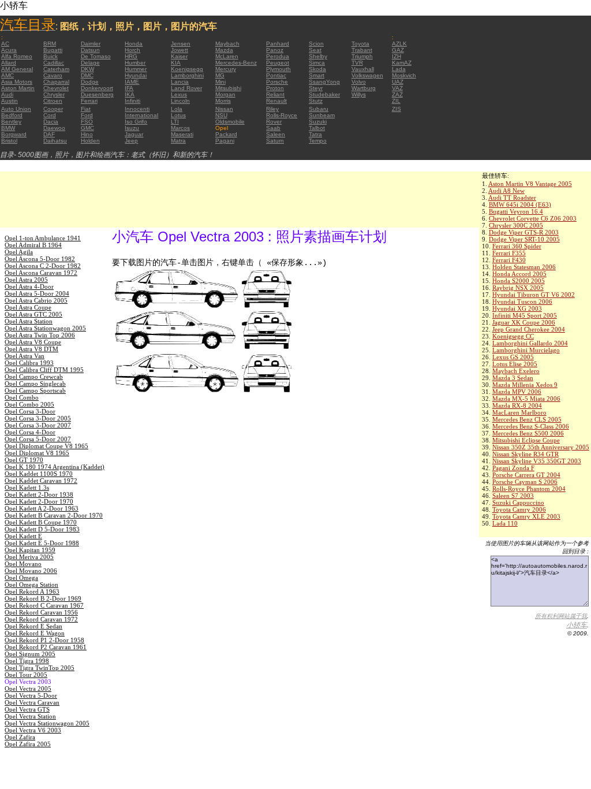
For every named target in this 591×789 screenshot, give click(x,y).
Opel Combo (22, 397)
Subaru (318, 109)
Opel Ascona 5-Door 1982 (40, 258)
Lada (399, 69)
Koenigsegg (187, 69)
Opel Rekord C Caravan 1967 (44, 605)
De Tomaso (96, 56)
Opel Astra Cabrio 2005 (36, 300)
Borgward (14, 134)
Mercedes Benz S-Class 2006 (530, 426)
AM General (17, 69)
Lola (176, 109)
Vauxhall (362, 69)
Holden (90, 140)
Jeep (131, 140)
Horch (132, 50)
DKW (87, 69)
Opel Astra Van (24, 355)
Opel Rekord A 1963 (32, 591)
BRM (49, 43)
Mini (220, 82)
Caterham (56, 69)
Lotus (178, 115)
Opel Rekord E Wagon (35, 633)
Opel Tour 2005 (26, 674)
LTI (175, 121)
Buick (50, 56)
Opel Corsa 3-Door (30, 411)
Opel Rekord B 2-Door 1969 (43, 598)
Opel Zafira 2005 (28, 743)
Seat (315, 50)
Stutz (316, 101)
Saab (273, 128)
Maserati (182, 134)
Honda (134, 43)
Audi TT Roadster (512, 197)
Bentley (11, 121)
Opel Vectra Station (30, 716)
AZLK (399, 43)
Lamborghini (187, 75)
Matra (178, 140)
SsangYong (324, 82)
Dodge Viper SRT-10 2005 (524, 239)
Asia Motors (16, 82)
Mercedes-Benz (236, 62)
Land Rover (186, 88)
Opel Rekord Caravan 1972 (41, 619)
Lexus (179, 94)
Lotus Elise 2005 (514, 363)
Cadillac (53, 62)
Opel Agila (19, 251)
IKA (129, 94)
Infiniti (132, 101)
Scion (316, 43)
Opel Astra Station (29, 321)
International (141, 115)
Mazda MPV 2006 (516, 391)
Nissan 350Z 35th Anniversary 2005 (540, 447)
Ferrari (89, 101)
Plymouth (278, 69)
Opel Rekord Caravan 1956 (41, 612)
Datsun (90, 50)
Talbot (317, 128)
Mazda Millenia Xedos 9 (525, 384)
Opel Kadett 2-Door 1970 (39, 501)
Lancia (180, 82)
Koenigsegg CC (513, 336)
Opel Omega (21, 577)
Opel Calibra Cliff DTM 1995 (44, 369)
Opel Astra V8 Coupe (33, 341)
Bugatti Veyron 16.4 (516, 211)
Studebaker (324, 94)
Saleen (275, 134)
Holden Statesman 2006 (524, 266)
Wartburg (363, 88)
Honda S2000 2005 (518, 280)
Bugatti (52, 50)
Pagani (224, 140)
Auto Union (16, 109)
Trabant (361, 50)
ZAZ (397, 94)
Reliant (275, 94)
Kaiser (179, 56)
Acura (9, 50)
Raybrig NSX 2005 (518, 287)
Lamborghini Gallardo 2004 (530, 343)
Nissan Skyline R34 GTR (525, 454)
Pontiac (276, 75)
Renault (276, 101)
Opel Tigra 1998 (27, 660)
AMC (7, 75)
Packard (226, 134)
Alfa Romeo (16, 56)
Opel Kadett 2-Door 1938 (39, 494)
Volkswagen (367, 75)
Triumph (362, 56)
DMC (87, 75)
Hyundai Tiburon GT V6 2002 (533, 294)
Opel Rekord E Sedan (33, 626)
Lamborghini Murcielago (526, 350)
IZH (396, 56)
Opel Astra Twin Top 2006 (40, 335)
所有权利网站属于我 (561, 616)
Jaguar (134, 134)
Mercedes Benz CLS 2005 (527, 419)
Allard (8, 62)
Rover (274, 121)
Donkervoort (97, 88)
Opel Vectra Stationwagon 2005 (47, 723)
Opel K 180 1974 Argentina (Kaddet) (54, 466)
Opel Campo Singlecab (35, 383)
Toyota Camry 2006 (519, 509)
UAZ (397, 82)
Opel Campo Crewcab (34, 376)
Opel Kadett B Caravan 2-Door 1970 (54, 515)
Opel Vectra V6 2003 (33, 730)
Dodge (90, 82)
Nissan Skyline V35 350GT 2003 (536, 460)
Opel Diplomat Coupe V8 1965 (46, 445)
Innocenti (137, 109)
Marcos (180, 128)
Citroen (52, 101)
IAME (132, 82)
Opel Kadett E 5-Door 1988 (42, 542)
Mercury (225, 69)
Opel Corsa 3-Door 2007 (38, 425)
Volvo (358, 82)
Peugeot (277, 62)
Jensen (180, 43)
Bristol (9, 140)
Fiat (86, 109)
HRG (131, 56)
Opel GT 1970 (24, 459)
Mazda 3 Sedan (512, 377)
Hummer (136, 69)
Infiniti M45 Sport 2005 (524, 315)
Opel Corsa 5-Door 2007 (38, 439)
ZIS (396, 109)
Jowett (179, 50)
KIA (176, 62)
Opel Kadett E (23, 536)
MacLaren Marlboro (519, 412)
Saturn (275, 140)
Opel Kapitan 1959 (30, 549)
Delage (90, 62)
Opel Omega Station (31, 584)
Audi (7, 94)
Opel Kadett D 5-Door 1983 (42, 529)
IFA (129, 88)
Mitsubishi (228, 88)
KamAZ (402, 62)
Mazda (224, 50)
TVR (357, 62)
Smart (316, 75)
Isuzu (132, 128)
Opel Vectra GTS (27, 709)
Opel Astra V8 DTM (31, 348)
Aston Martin (18, 88)
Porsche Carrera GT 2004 (526, 474)
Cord (49, 115)
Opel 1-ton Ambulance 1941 (43, 238)
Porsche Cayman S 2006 (525, 481)
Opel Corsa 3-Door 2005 (38, 418)
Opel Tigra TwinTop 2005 (39, 667)
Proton (275, 88)
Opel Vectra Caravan (32, 702)
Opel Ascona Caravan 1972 (41, 272)
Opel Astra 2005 (26, 279)
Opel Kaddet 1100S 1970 (39, 473)
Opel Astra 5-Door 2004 (37, 293)
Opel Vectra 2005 (28, 688)
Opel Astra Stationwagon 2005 (45, 328)
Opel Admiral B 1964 (33, 244)
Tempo (318, 140)
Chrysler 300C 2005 (516, 225)
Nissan (224, 109)
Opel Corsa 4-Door (30, 432)
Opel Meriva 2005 (29, 556)
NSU (221, 115)
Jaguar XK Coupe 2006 (523, 322)
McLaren (226, 56)
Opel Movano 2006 (31, 570)
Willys (358, 94)
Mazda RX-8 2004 (517, 405)
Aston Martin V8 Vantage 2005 (530, 183)
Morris (223, 101)
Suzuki (318, 121)
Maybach (227, 43)
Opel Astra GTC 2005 (33, 314)
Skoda (317, 69)
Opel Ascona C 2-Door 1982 (43, 265)
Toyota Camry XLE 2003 (526, 516)
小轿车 (576, 625)
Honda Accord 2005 (519, 273)
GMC (87, 128)
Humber (135, 62)
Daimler (90, 43)
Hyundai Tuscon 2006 (522, 301)
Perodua (277, 56)
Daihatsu (55, 140)
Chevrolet (56, 88)
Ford (87, 115)
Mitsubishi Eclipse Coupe (526, 440)
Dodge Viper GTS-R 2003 (524, 232)
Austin (9, 101)
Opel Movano (23, 563)
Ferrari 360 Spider (516, 246)
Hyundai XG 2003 (517, 308)
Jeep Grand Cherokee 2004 (528, 329)
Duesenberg (97, 94)
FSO (87, 121)
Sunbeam (322, 115)
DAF (49, 134)
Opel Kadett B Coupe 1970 (41, 522)
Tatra (315, 134)
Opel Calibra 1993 (29, 362)
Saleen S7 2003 (513, 495)
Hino (87, 134)
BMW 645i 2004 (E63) (520, 204)
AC (5, 43)
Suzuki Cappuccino (518, 502)
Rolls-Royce (281, 115)
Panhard (277, 43)
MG (220, 75)
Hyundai (136, 75)
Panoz (274, 50)
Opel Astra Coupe (28, 307)
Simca (317, 62)
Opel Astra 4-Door (29, 286)
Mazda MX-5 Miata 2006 (526, 398)
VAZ (397, 88)
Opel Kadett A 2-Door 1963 (41, 508)
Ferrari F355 (509, 253)
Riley (272, 109)
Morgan (225, 94)
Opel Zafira (20, 737)
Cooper (53, 109)
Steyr (316, 88)
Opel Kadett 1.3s (27, 487)
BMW (8, 128)
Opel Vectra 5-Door (31, 695)
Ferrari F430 (509, 259)
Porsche (277, 82)
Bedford (12, 115)
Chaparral (56, 82)
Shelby (318, 56)
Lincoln (180, 101)
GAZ (398, 50)
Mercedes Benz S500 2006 (528, 433)
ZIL (396, 101)
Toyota (360, 43)
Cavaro (52, 75)
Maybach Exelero (516, 370)
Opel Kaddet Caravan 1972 (41, 480)
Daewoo (54, 128)
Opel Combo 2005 (29, 404)
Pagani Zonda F (513, 467)
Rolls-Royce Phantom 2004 (529, 488)
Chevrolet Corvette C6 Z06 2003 (533, 218)
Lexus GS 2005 (513, 356)
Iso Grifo (136, 121)
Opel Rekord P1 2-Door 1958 (44, 640)
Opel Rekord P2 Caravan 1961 (46, 646)
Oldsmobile (230, 121)
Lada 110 (505, 523)
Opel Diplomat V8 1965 (37, 452)
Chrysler (54, 94)
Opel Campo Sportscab (35, 390)
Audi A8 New (506, 190)
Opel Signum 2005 (30, 653)
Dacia (50, 121)
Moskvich (404, 75)
